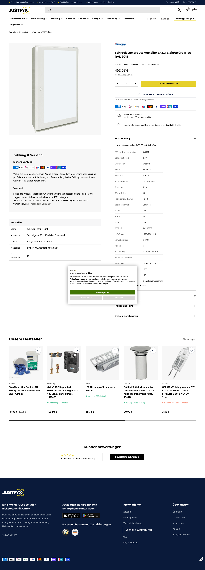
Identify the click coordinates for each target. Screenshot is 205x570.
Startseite (12, 32)
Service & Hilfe (174, 2)
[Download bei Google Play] (91, 515)
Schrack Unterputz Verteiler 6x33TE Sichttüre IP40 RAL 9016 (35, 32)
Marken (151, 18)
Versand (130, 75)
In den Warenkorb (168, 83)
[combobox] (102, 10)
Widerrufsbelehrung (132, 523)
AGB (125, 537)
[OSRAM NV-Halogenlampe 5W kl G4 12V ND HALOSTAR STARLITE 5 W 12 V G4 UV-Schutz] (179, 363)
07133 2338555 (191, 2)
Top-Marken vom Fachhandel (71, 2)
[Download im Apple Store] (71, 515)
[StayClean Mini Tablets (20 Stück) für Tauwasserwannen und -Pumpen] (26, 363)
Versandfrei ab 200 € (47, 2)
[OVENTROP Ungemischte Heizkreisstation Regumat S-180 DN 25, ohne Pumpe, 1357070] (64, 363)
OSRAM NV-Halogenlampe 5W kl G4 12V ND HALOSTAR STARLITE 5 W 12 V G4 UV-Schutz (178, 392)
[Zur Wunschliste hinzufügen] (38, 350)
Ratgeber (165, 18)
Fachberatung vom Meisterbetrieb (100, 2)
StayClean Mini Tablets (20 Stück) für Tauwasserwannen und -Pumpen (25, 390)
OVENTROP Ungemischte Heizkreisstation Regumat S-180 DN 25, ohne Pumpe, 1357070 (63, 392)
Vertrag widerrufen (139, 530)
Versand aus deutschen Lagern (22, 2)
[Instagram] (201, 559)
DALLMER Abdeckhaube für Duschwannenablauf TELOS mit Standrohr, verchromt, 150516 (139, 392)
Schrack (118, 64)
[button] (194, 10)
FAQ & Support (130, 542)
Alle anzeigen (189, 339)
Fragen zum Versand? (40, 203)
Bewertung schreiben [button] (127, 456)
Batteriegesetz (130, 517)
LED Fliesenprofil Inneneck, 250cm (100, 389)
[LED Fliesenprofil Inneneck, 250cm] (103, 363)
